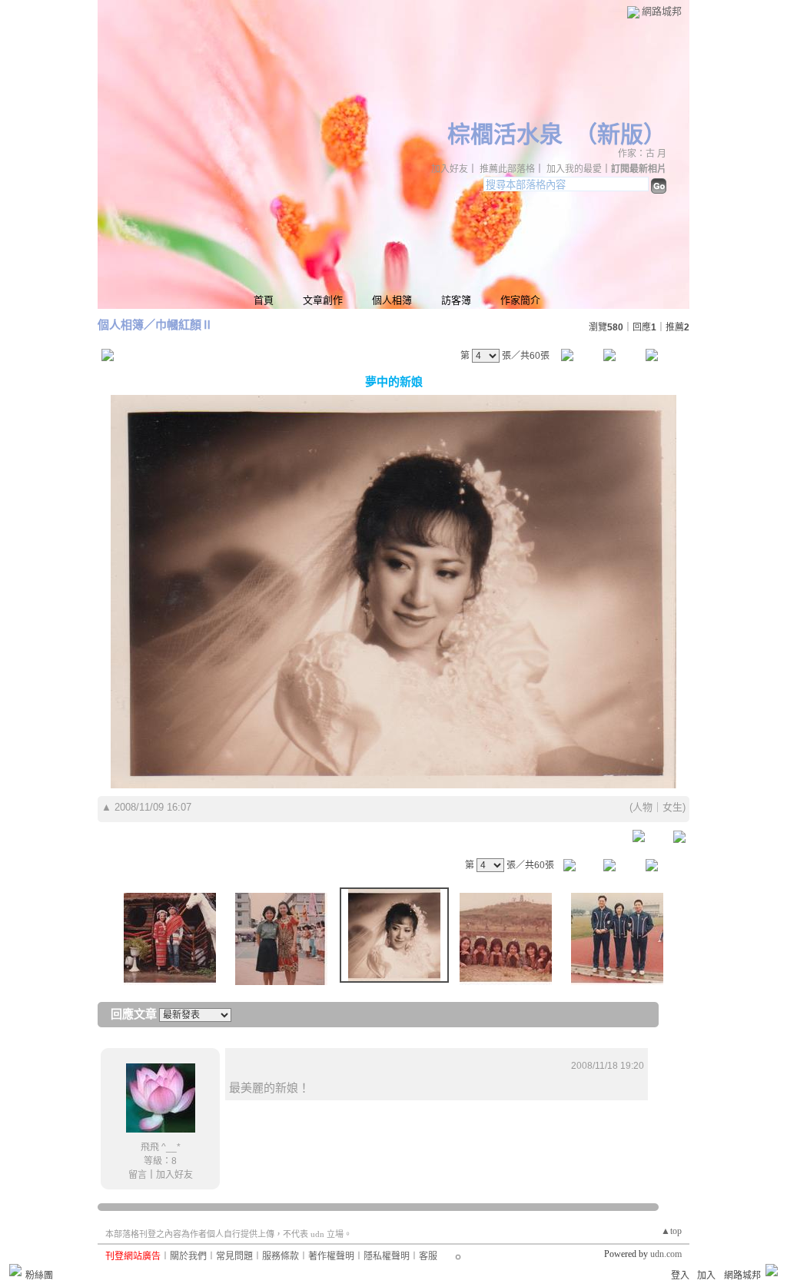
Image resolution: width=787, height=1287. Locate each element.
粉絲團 (39, 1275)
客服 (428, 1256)
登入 (680, 1275)
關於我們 (188, 1256)
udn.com (666, 1254)
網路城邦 (662, 11)
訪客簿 (456, 300)
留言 (137, 1174)
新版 (620, 134)
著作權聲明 (331, 1256)
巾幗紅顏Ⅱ (184, 324)
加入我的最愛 (574, 169)
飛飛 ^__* (161, 1147)
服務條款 (280, 1256)
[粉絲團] (15, 1270)
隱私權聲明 (387, 1256)
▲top (671, 1231)
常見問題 (234, 1256)
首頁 (264, 300)
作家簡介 (520, 300)
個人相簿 (392, 300)
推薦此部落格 (507, 169)
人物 (643, 807)
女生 (672, 807)
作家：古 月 (642, 153)
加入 (706, 1275)
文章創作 (323, 300)
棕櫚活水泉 (505, 134)
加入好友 (449, 169)
